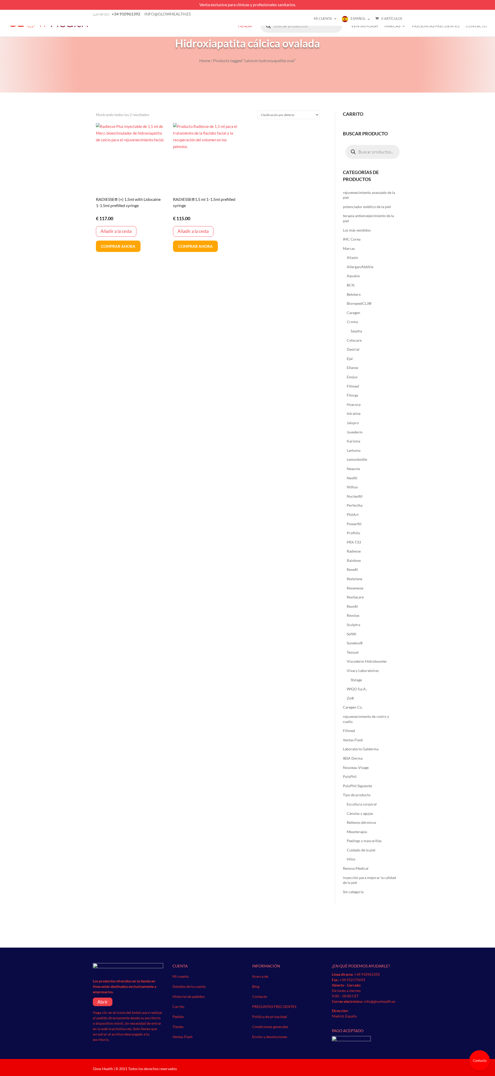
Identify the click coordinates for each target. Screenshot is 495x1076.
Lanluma (353, 450)
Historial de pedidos (188, 996)
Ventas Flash (364, 26)
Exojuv (352, 377)
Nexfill (352, 478)
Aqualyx (353, 276)
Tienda (244, 26)
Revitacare (355, 597)
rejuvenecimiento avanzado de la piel (369, 195)
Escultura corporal (362, 804)
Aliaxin (352, 257)
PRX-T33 (354, 542)
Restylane (354, 579)
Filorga (352, 395)
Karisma (353, 441)
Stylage (356, 680)
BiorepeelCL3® (359, 303)
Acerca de (260, 976)
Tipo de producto (356, 795)
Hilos (351, 859)
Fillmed (353, 386)
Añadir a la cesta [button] (116, 231)
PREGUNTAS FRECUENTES (435, 26)
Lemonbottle (357, 459)
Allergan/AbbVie (360, 267)
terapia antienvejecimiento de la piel (368, 218)
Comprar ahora (118, 246)
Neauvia (353, 468)
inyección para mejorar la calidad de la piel (369, 880)
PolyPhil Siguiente (357, 786)
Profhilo (353, 533)
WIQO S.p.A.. (357, 689)
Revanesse (355, 588)
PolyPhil (350, 776)
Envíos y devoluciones (269, 1036)
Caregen (353, 312)
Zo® (350, 698)
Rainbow (354, 560)
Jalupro (353, 423)
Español (358, 19)
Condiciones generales (270, 1026)
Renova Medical (355, 868)
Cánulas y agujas (360, 813)
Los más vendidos (357, 230)
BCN (350, 285)
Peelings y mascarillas (364, 841)
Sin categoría (353, 892)
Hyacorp (354, 404)
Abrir (102, 1002)
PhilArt (353, 514)
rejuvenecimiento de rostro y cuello (366, 719)
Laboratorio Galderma (360, 749)
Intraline (353, 413)
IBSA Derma (352, 758)
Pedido (178, 1016)
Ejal (350, 358)
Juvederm (354, 432)
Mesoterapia (357, 831)
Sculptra (353, 624)
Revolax (353, 615)
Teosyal (353, 652)
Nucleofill (354, 496)
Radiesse (354, 551)
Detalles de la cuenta (188, 986)
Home (204, 60)
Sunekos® (355, 643)
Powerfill (354, 524)
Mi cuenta (323, 19)
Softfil (351, 634)
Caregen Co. (352, 707)
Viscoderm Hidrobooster (367, 661)
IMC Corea (351, 239)
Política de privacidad (269, 1016)
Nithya (352, 487)
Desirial (353, 349)
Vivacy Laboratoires (363, 670)
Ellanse (352, 367)
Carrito (178, 1006)
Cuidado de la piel (361, 850)
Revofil (352, 606)
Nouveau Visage (356, 767)
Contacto (476, 26)
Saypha (356, 331)
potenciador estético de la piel (367, 206)
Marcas (392, 26)
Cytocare (354, 340)
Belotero (354, 294)
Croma (352, 321)
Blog (255, 986)
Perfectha (354, 505)
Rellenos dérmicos (361, 822)
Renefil (352, 569)
